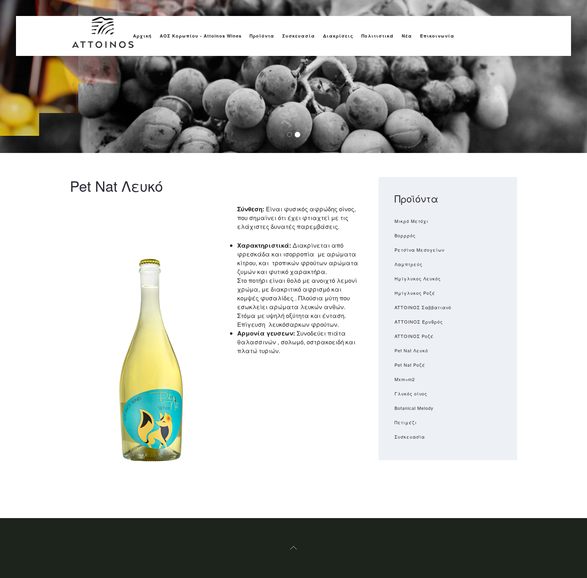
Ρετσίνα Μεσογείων (419, 249)
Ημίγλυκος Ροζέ (415, 293)
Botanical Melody (414, 408)
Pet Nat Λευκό (411, 350)
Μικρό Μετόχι (411, 221)
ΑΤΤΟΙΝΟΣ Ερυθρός (419, 321)
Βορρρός (405, 235)
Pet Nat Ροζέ (410, 364)
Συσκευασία (298, 36)
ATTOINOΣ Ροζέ (414, 336)
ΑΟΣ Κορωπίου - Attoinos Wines (201, 36)
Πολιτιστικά (377, 36)
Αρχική (142, 36)
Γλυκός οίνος (411, 393)
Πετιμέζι (406, 422)
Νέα (407, 36)
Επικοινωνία (437, 36)
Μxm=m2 (405, 379)
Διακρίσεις (338, 36)
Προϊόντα (262, 36)
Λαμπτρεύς (408, 264)
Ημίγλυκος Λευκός (418, 278)
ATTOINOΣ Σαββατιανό (423, 307)
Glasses (299, 135)
